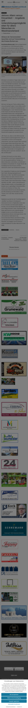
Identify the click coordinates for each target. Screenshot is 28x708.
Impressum (19, 706)
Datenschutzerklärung (10, 706)
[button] (14, 697)
